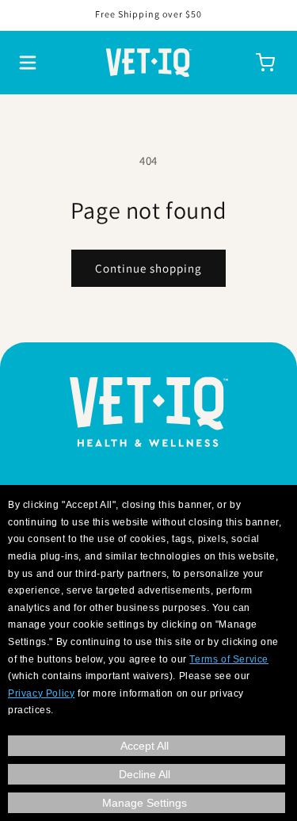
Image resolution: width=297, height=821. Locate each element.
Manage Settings (144, 802)
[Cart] (265, 62)
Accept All (144, 745)
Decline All (144, 774)
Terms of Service (228, 659)
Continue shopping (148, 268)
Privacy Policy (41, 693)
